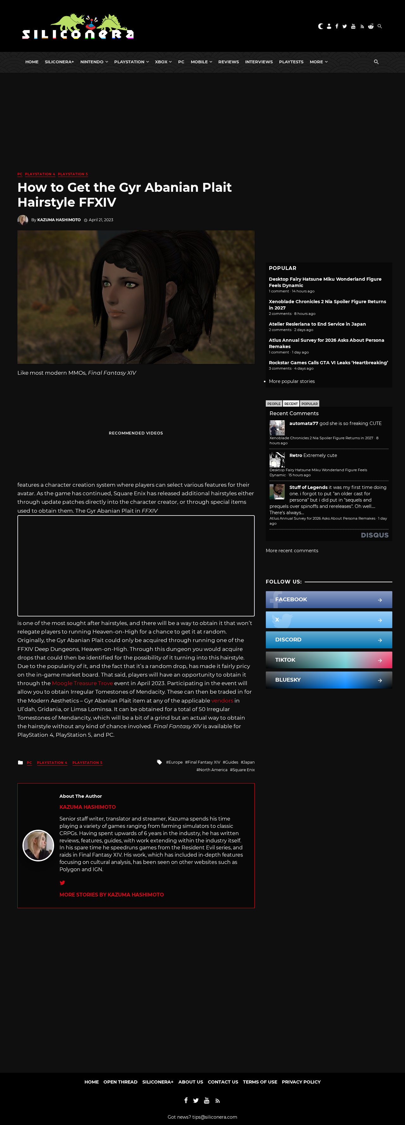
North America (213, 769)
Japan (249, 762)
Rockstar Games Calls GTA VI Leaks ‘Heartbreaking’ (328, 363)
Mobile (199, 61)
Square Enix (244, 769)
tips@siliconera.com (214, 1117)
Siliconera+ (59, 61)
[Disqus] (136, 987)
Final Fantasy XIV (204, 762)
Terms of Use (260, 1082)
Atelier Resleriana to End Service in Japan (317, 324)
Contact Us (223, 1082)
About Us (190, 1082)
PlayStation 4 (40, 174)
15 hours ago (300, 475)
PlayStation (129, 61)
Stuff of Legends (308, 487)
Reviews (228, 61)
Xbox (161, 61)
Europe (176, 762)
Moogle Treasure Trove (82, 683)
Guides (231, 762)
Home (32, 61)
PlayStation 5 (73, 174)
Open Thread (120, 1082)
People (274, 404)
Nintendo (91, 61)
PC (181, 61)
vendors (222, 700)
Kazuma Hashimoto (59, 219)
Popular (310, 404)
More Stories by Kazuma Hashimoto (111, 895)
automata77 (304, 423)
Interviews (259, 61)
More (316, 61)
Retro (296, 455)
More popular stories (292, 381)
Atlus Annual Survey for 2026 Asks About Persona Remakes (322, 518)
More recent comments (292, 550)
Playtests (291, 61)
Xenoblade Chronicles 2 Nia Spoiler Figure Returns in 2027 (321, 438)
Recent (291, 404)
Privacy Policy (301, 1082)
